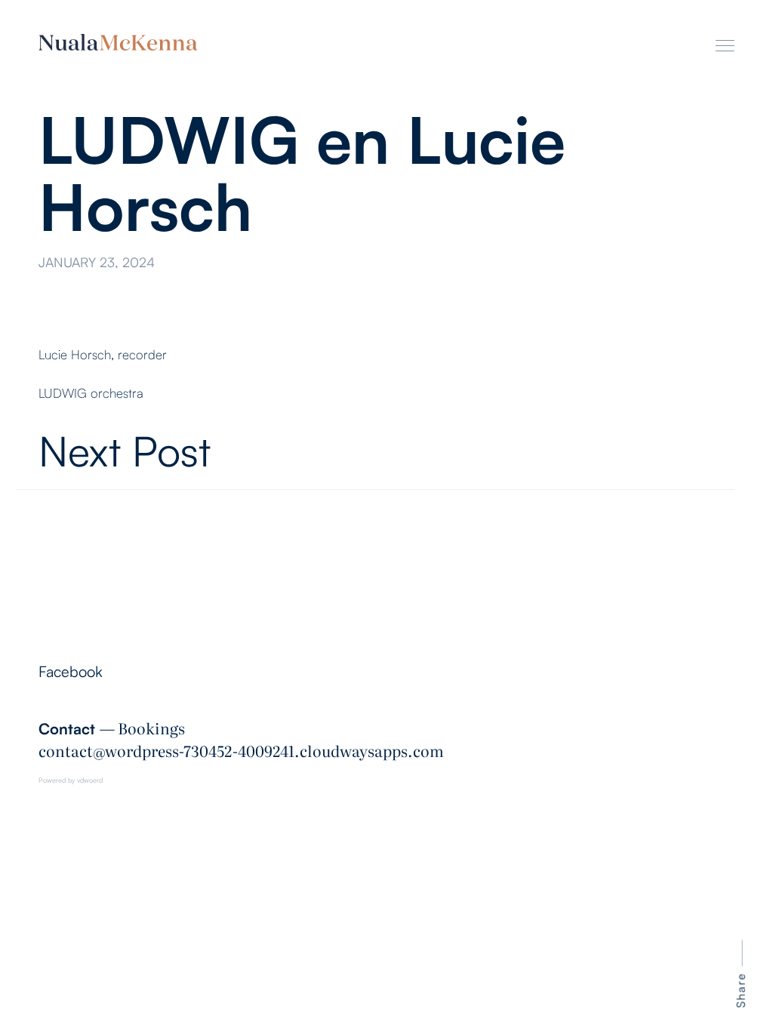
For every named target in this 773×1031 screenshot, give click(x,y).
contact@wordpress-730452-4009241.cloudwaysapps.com (241, 750)
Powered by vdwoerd (70, 780)
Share (741, 990)
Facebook (70, 671)
